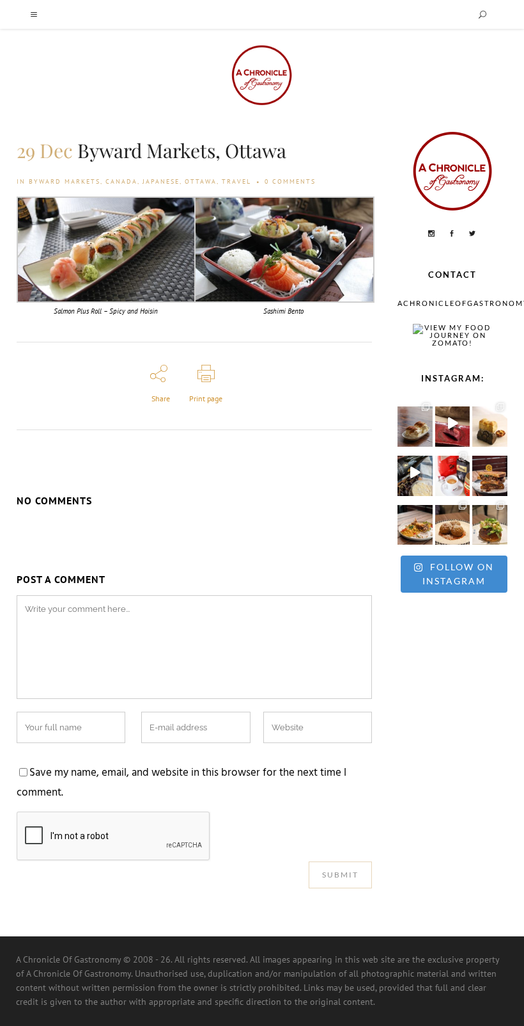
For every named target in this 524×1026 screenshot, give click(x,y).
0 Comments (290, 181)
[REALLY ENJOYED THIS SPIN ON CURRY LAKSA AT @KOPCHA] (415, 522)
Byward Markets (64, 181)
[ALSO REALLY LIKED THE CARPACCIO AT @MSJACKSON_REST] (452, 522)
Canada (121, 181)
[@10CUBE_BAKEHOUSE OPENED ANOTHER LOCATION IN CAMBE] (489, 423)
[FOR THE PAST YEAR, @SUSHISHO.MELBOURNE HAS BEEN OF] (452, 423)
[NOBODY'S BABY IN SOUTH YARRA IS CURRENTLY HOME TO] (415, 423)
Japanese (161, 181)
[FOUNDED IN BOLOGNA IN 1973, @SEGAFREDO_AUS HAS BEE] (452, 472)
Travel (236, 181)
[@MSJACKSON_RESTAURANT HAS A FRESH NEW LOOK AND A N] (489, 522)
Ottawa (201, 181)
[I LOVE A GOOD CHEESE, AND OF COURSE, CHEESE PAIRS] (415, 472)
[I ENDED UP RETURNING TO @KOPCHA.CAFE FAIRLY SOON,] (489, 472)
